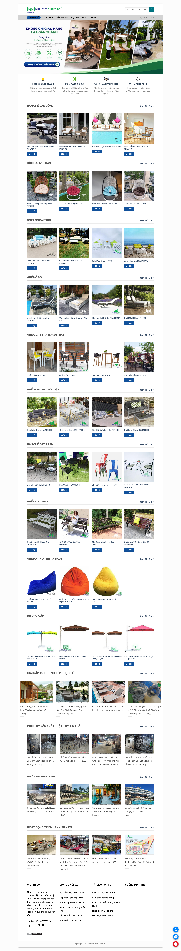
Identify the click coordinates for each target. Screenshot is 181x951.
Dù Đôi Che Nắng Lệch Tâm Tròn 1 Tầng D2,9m (41, 657)
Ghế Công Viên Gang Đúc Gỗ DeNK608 (136, 543)
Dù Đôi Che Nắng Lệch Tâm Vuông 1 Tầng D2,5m (107, 657)
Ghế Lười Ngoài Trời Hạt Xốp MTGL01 (39, 600)
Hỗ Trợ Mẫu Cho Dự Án (71, 915)
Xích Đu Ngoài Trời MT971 (70, 204)
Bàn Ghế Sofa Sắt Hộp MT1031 (105, 430)
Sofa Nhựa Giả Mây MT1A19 (136, 261)
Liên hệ (93, 18)
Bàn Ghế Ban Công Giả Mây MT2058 (136, 147)
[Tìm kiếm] (151, 9)
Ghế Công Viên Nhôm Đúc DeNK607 (103, 543)
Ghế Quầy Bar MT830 (36, 375)
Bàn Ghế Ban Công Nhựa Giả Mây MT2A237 (41, 147)
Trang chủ (33, 18)
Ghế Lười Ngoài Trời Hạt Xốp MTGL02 (104, 600)
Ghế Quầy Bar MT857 (101, 375)
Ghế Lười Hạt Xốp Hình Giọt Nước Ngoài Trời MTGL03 (74, 600)
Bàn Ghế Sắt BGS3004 (69, 485)
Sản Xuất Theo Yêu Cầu (71, 920)
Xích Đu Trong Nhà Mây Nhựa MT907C (39, 204)
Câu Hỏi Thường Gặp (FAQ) (105, 892)
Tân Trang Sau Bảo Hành (72, 902)
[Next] (156, 47)
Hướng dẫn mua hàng (102, 911)
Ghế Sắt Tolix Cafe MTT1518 (104, 485)
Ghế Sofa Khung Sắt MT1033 (136, 430)
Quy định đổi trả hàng (103, 897)
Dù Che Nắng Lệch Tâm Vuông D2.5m (72, 657)
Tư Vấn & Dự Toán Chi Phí (72, 892)
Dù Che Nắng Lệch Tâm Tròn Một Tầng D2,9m (138, 657)
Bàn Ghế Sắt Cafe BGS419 (38, 485)
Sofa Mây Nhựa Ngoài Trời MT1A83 (70, 262)
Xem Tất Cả (146, 106)
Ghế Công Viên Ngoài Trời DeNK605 (38, 543)
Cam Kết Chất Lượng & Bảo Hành (106, 904)
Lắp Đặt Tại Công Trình (71, 897)
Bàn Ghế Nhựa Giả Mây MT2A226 (106, 146)
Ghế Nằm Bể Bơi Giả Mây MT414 (106, 318)
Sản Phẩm (61, 18)
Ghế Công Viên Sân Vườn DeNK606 (70, 543)
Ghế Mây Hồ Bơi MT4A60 (135, 318)
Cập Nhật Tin (77, 18)
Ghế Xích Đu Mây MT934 (135, 204)
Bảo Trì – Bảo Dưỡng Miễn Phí (72, 909)
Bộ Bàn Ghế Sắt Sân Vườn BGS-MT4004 (138, 486)
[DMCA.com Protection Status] (34, 933)
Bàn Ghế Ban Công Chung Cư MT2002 (72, 147)
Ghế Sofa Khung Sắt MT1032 (72, 430)
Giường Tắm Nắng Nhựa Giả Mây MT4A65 (73, 319)
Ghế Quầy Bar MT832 (68, 375)
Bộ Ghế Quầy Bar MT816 (135, 375)
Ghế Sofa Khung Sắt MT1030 (39, 430)
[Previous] (24, 47)
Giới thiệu (48, 18)
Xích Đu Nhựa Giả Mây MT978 (105, 204)
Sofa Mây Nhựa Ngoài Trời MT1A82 (38, 262)
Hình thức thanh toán (102, 915)
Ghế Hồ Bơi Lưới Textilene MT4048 (38, 319)
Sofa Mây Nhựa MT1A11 (102, 261)
